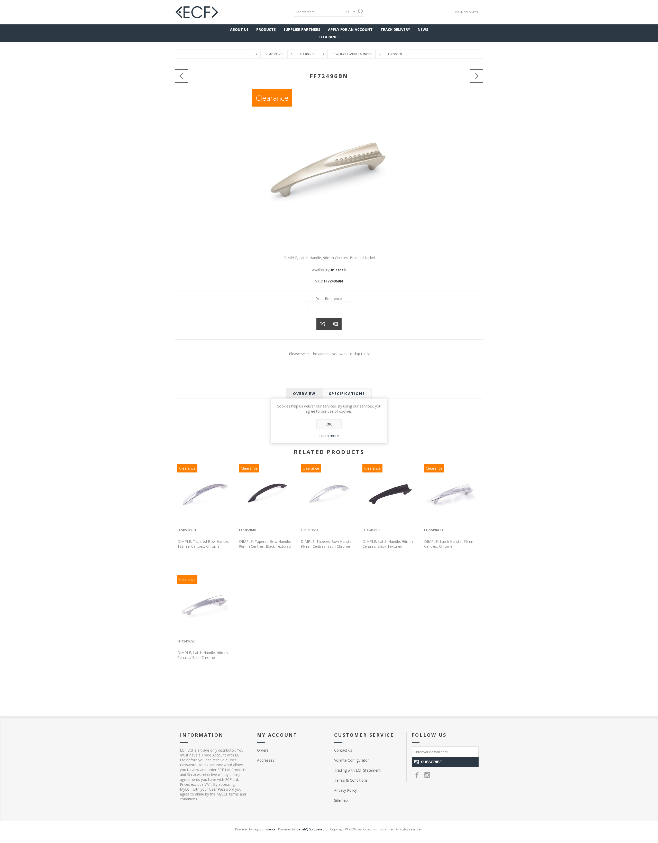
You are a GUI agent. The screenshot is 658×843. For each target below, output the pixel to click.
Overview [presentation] (304, 393)
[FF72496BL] (181, 76)
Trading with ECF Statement (357, 770)
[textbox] (318, 12)
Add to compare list (322, 324)
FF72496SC (186, 641)
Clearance (272, 98)
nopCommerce (264, 829)
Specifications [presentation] (347, 393)
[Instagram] (427, 775)
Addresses (265, 760)
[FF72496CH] (476, 76)
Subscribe (431, 762)
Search (360, 11)
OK (329, 424)
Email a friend (335, 324)
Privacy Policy (345, 790)
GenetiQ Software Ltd (311, 829)
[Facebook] (417, 775)
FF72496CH (433, 529)
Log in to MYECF (465, 12)
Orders (262, 750)
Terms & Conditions (351, 780)
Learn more (329, 435)
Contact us (343, 750)
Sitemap (341, 800)
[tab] (304, 393)
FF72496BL (371, 529)
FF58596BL (248, 529)
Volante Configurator (351, 760)
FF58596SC (310, 529)
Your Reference (329, 298)
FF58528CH (186, 529)
